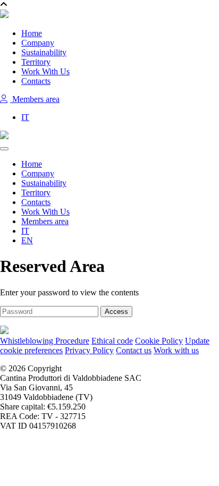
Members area (35, 99)
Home (31, 33)
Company (37, 42)
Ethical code (112, 340)
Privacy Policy (89, 350)
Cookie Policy (159, 340)
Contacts (35, 81)
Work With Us (45, 71)
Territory (35, 61)
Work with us (176, 350)
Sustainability (43, 52)
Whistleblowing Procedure (44, 340)
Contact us (133, 350)
